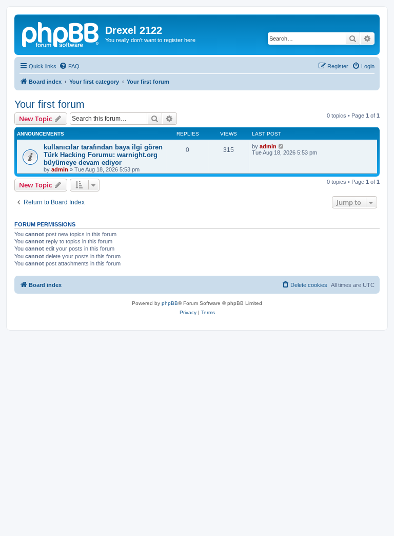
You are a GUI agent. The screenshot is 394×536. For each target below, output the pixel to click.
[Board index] (61, 33)
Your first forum (49, 104)
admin (59, 169)
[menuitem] (69, 66)
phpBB (170, 303)
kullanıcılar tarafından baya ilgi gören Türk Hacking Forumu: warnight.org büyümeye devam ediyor (103, 154)
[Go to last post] (281, 146)
